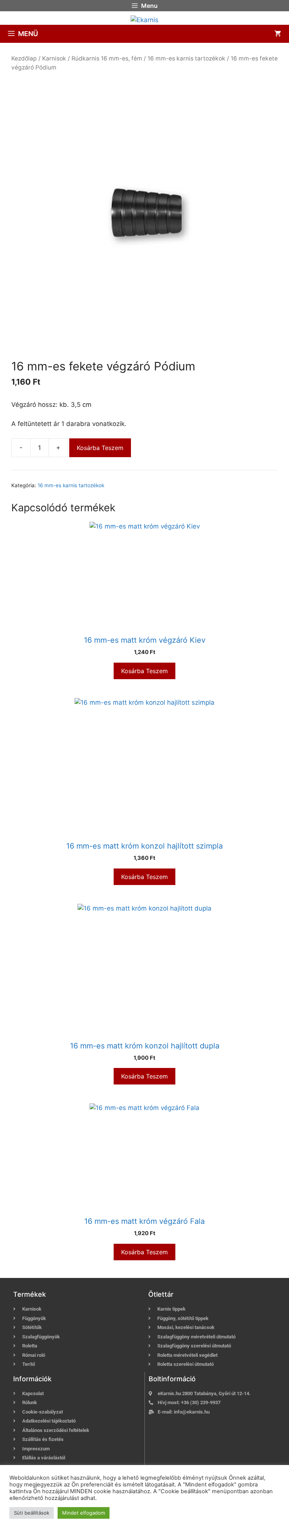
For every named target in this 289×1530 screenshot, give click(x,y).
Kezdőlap (24, 58)
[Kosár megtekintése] (277, 34)
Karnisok (54, 58)
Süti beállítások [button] (31, 1513)
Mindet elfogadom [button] (83, 1513)
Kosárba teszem (100, 448)
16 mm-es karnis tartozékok (186, 58)
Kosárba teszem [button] (144, 671)
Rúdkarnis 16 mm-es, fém (106, 58)
